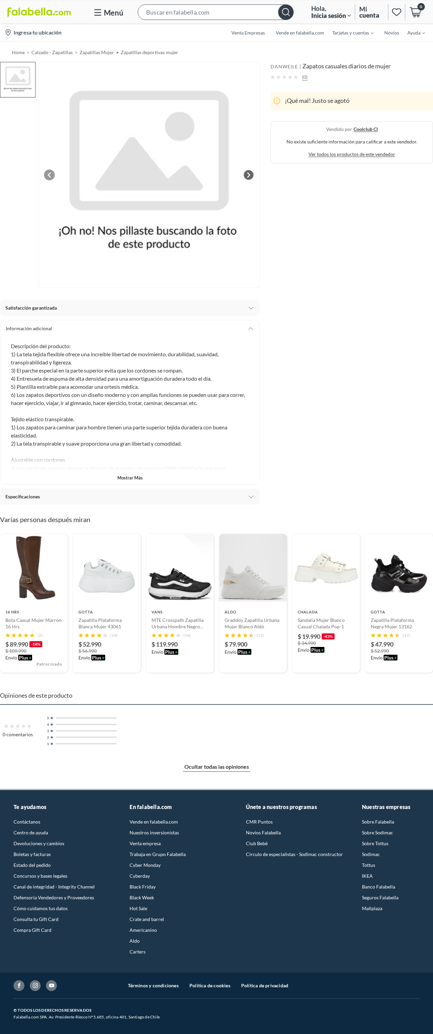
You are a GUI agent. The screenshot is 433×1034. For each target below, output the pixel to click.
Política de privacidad (264, 985)
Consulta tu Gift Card (36, 919)
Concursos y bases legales (40, 876)
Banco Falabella (378, 887)
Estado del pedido (32, 865)
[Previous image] (49, 175)
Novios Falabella (263, 832)
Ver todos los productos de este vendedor (352, 154)
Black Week (142, 897)
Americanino (143, 930)
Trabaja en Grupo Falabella (158, 854)
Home (18, 52)
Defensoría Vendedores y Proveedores (54, 897)
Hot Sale (138, 908)
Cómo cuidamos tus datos (41, 908)
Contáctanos (27, 822)
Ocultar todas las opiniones (216, 766)
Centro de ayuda (31, 832)
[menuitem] (348, 32)
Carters (137, 951)
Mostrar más (130, 477)
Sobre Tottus (375, 843)
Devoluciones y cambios (39, 843)
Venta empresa (145, 843)
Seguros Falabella (380, 897)
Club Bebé (257, 843)
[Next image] (248, 175)
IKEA (367, 876)
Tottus (368, 865)
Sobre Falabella (378, 822)
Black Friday (143, 887)
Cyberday (140, 876)
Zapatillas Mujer (96, 52)
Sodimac (371, 854)
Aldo (135, 941)
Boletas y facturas (32, 854)
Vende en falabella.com (154, 822)
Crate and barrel (147, 919)
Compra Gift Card (32, 930)
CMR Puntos (259, 822)
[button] (216, 12)
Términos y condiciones (153, 985)
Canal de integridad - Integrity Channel (54, 887)
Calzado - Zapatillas (52, 52)
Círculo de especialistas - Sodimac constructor (294, 854)
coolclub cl (366, 129)
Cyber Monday (145, 865)
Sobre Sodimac (377, 832)
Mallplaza (372, 908)
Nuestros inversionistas (154, 832)
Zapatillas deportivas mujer (149, 52)
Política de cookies (209, 985)
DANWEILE (284, 66)
